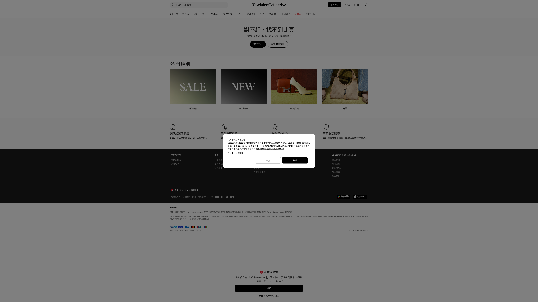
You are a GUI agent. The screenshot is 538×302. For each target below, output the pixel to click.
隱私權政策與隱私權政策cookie (270, 148)
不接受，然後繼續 (235, 152)
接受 (295, 160)
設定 (268, 160)
